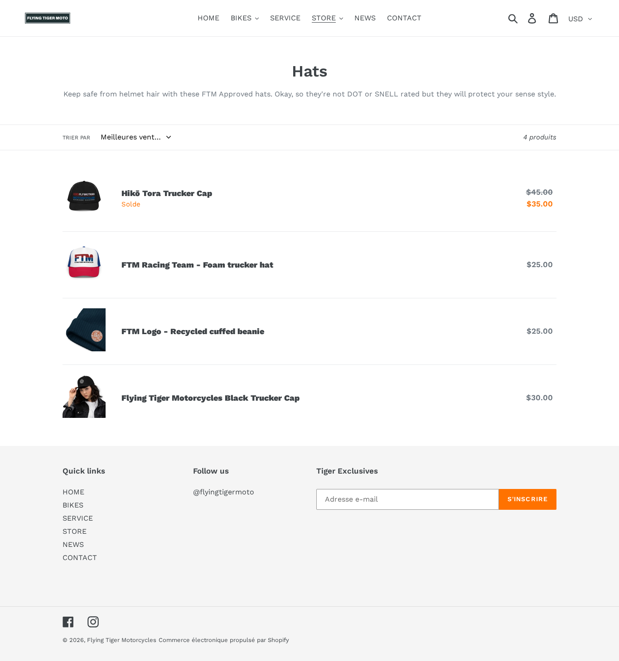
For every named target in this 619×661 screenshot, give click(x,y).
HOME (73, 492)
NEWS (73, 544)
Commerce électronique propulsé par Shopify (224, 640)
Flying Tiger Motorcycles (121, 640)
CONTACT (80, 557)
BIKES (73, 505)
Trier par (76, 137)
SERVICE (78, 518)
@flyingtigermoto (223, 492)
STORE (75, 531)
